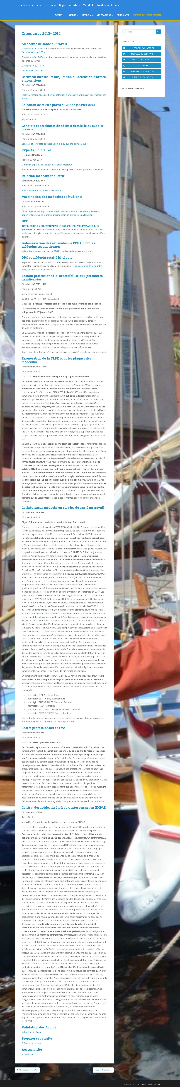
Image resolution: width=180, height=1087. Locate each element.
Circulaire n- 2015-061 (32, 48)
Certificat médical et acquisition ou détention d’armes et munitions (54, 94)
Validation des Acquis (32, 1032)
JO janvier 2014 (29, 119)
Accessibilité (27, 1054)
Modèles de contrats (103, 1070)
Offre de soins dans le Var (28, 1070)
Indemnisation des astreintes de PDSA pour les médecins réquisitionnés (57, 251)
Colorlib (143, 1084)
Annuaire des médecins (142, 71)
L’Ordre (72, 15)
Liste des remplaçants (142, 48)
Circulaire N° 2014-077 (33, 65)
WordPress (161, 1084)
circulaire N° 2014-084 (32, 70)
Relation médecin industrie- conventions (41, 190)
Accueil (59, 15)
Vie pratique (104, 15)
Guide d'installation (142, 77)
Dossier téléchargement (147, 15)
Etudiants (123, 15)
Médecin (87, 15)
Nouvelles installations (142, 59)
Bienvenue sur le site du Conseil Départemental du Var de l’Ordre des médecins (68, 5)
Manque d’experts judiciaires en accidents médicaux (47, 164)
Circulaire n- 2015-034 (32, 57)
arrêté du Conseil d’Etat (34, 52)
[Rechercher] (158, 31)
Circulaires (142, 65)
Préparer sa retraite (31, 1043)
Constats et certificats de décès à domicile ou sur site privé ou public (55, 143)
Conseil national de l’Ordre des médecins (56, 613)
